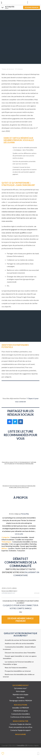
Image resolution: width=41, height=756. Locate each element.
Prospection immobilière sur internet (18, 671)
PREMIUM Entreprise (20, 711)
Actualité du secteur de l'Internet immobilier (20, 640)
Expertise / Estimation (9, 551)
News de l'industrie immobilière (16, 667)
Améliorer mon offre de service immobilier (19, 643)
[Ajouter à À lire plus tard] (38, 753)
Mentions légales (33, 745)
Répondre (36, 593)
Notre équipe (20, 691)
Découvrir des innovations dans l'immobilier (20, 653)
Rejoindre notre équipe (20, 694)
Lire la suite (19, 534)
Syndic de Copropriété (28, 548)
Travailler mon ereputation (24, 539)
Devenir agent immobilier (28, 546)
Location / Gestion (14, 548)
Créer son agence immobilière (19, 544)
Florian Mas (25, 514)
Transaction (21, 551)
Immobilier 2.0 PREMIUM (20, 708)
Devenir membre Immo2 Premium (21, 619)
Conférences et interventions (20, 717)
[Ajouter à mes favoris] (3, 753)
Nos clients (20, 697)
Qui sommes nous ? (20, 688)
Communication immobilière (21, 542)
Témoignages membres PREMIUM (20, 700)
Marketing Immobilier (12, 546)
